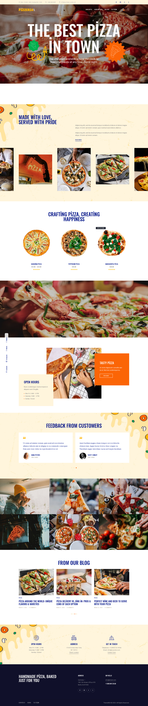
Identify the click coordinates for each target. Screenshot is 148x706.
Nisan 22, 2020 (98, 607)
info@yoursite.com (114, 650)
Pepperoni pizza (74, 264)
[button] (32, 243)
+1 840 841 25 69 (110, 683)
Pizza (20, 598)
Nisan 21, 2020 (23, 607)
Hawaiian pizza (36, 264)
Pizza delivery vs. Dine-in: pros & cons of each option (36, 603)
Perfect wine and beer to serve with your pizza (72, 603)
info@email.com (110, 680)
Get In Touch (111, 644)
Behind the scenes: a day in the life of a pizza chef (110, 603)
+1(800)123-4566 (115, 648)
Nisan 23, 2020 (60, 607)
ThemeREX (106, 703)
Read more (78, 140)
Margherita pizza (111, 264)
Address (74, 644)
